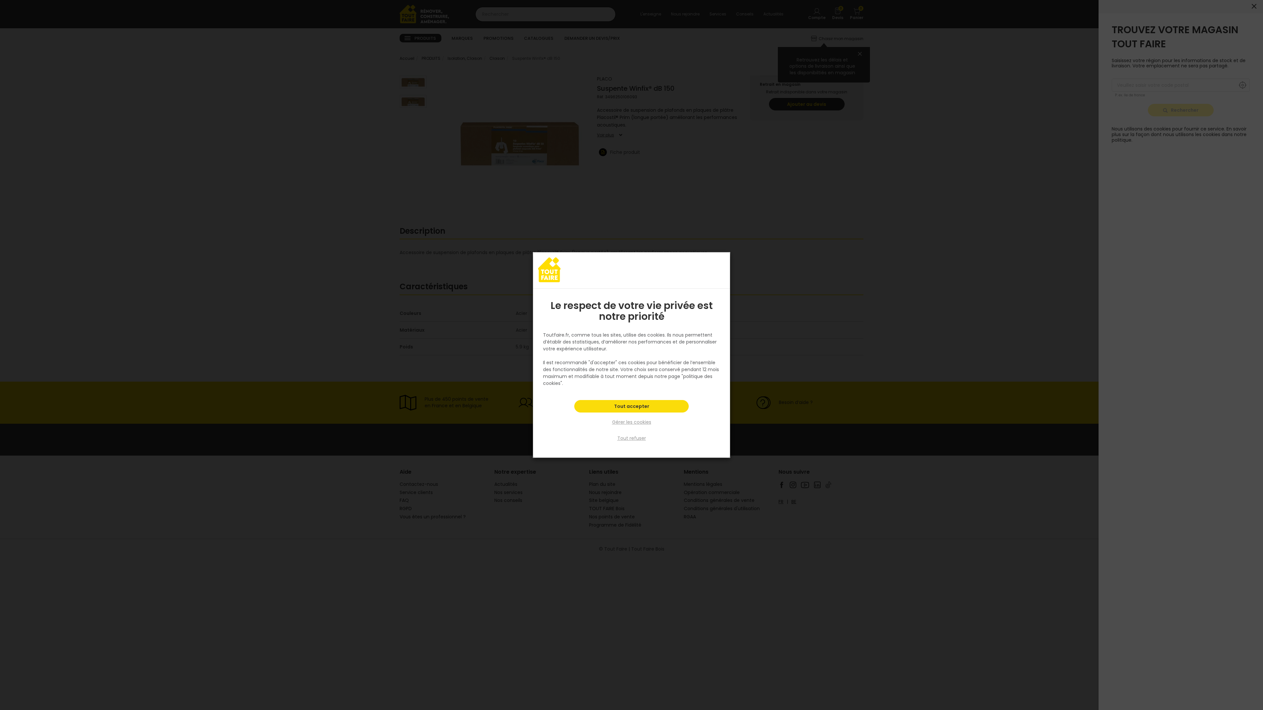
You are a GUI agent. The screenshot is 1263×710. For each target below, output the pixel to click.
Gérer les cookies (631, 422)
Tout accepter (631, 406)
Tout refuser (631, 438)
